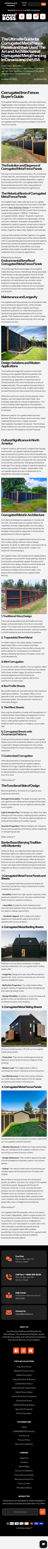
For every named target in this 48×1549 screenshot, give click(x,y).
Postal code (24, 4)
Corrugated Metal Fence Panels (22, 1087)
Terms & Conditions (24, 1444)
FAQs (24, 1427)
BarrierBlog (24, 1466)
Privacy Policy (24, 1440)
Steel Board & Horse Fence (24, 1388)
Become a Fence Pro (24, 1479)
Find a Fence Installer (24, 1475)
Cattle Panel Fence (24, 1383)
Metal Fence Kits (24, 1375)
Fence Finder (24, 1483)
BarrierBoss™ (27, 1528)
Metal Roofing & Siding (24, 1405)
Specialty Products (24, 1409)
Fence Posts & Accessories (24, 1396)
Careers (24, 1462)
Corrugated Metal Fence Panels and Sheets (23, 877)
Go (43, 4)
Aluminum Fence (24, 1400)
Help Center (20, 1298)
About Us (24, 1458)
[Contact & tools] (43, 1544)
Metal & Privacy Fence (24, 1371)
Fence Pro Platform (24, 1470)
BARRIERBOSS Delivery (24, 1431)
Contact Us (24, 1435)
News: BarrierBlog (15, 66)
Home (3, 66)
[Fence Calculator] (21, 16)
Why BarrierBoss (24, 1487)
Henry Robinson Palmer (19, 207)
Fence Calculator (24, 1413)
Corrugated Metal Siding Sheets (23, 1007)
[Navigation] (43, 16)
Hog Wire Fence (24, 1366)
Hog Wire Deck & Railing (24, 1379)
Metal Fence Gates (24, 1392)
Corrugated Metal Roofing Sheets (23, 927)
